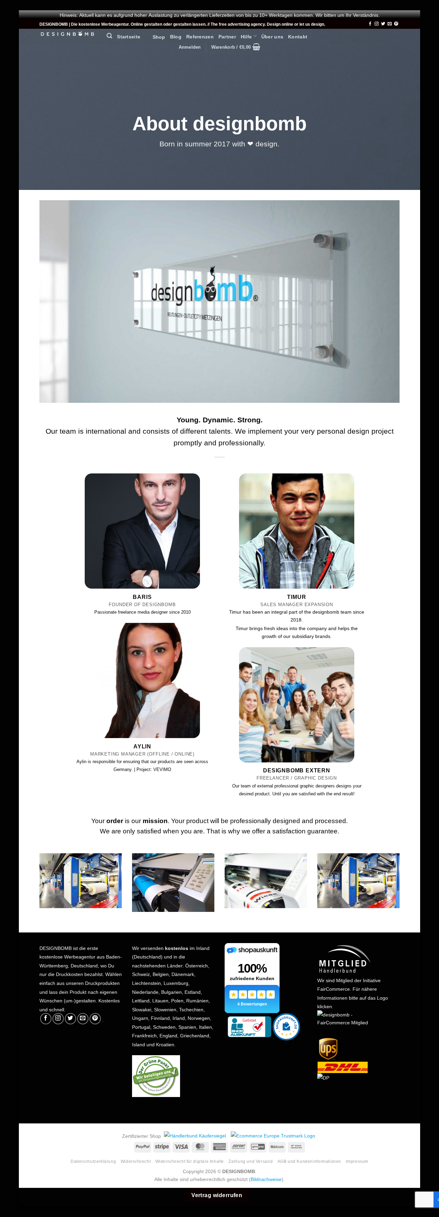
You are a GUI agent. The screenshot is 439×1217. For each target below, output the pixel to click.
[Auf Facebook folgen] (370, 24)
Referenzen (200, 36)
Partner (227, 36)
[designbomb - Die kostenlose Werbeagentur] (67, 34)
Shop (155, 36)
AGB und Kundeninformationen (309, 1161)
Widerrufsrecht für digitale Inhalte (189, 1161)
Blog (175, 36)
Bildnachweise (266, 1178)
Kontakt (297, 36)
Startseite (128, 36)
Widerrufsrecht (136, 1161)
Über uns (272, 36)
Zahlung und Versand (250, 1161)
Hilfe (246, 36)
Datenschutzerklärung (93, 1161)
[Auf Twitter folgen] (383, 24)
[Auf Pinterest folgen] (396, 24)
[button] (109, 36)
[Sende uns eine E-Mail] (390, 24)
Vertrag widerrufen (216, 1194)
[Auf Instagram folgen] (377, 24)
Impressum (357, 1161)
